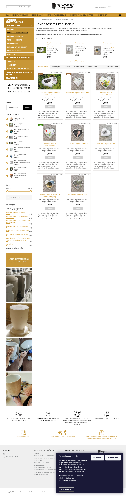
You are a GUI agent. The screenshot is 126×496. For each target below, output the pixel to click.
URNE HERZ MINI (12, 43)
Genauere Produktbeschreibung (17, 230)
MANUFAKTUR (38, 460)
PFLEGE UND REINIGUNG (41, 474)
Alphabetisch (92, 67)
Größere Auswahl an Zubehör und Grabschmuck (18, 221)
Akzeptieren (113, 458)
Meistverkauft (79, 67)
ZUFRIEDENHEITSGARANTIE (41, 463)
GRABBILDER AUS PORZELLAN (18, 58)
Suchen (29, 7)
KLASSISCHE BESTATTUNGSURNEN (15, 21)
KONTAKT (37, 453)
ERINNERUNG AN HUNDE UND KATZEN (18, 73)
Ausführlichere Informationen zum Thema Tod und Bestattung (18, 239)
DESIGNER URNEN (13, 26)
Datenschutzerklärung (67, 480)
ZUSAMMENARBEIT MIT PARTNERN (44, 456)
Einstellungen (66, 489)
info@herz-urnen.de (12, 454)
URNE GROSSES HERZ (14, 40)
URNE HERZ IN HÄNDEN (15, 36)
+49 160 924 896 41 (12, 456)
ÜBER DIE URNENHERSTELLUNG (42, 467)
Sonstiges (9, 244)
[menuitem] (17, 15)
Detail (50, 107)
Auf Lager (15, 197)
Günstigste (56, 67)
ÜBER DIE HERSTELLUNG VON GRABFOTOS (46, 470)
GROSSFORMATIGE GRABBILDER (18, 68)
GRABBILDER (11, 65)
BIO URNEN (11, 54)
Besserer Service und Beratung (17, 226)
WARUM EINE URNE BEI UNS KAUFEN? (44, 472)
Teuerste (67, 67)
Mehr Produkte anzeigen (77, 61)
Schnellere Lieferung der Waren (17, 234)
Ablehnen (97, 458)
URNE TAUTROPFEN (14, 51)
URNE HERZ (11, 29)
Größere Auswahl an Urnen (15, 213)
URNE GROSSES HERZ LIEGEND (17, 33)
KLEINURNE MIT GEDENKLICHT (17, 47)
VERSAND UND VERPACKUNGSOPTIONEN (46, 458)
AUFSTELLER (11, 61)
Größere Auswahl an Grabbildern (17, 217)
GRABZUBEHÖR (12, 78)
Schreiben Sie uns (40, 465)
